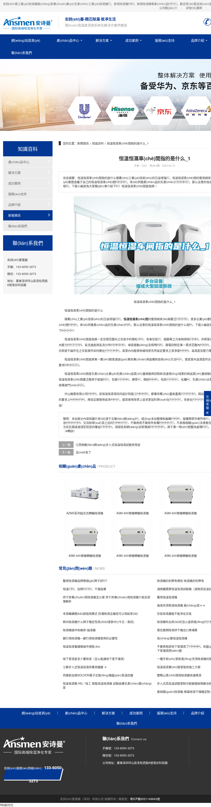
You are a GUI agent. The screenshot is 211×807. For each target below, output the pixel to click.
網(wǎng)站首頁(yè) (25, 40)
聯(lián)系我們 (21, 52)
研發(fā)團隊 (194, 8)
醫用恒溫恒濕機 (167, 597)
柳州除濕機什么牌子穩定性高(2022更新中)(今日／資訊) (98, 622)
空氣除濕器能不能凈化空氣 (174, 613)
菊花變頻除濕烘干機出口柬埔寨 (177, 630)
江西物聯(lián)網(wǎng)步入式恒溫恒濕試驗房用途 (108, 445)
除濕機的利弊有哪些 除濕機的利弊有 (180, 581)
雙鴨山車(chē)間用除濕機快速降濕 (179, 675)
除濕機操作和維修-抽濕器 (79, 630)
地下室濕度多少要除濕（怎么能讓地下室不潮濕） (94, 659)
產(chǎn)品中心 (68, 40)
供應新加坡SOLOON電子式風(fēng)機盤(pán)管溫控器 (98, 675)
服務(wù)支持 (165, 40)
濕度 (197, 350)
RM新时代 (6, 805)
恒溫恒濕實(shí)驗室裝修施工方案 (178, 667)
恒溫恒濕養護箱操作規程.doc (81, 646)
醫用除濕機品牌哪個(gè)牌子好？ (86, 581)
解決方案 (102, 40)
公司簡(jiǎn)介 (168, 8)
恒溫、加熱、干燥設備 (84, 589)
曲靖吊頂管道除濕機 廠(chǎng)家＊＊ (181, 605)
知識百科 (98, 143)
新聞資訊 (14, 215)
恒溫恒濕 (70, 310)
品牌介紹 (14, 204)
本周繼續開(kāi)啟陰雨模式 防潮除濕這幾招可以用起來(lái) (100, 613)
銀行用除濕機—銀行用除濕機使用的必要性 (90, 638)
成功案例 (131, 40)
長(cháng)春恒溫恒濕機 (172, 638)
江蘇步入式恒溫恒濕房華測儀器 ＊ (85, 667)
